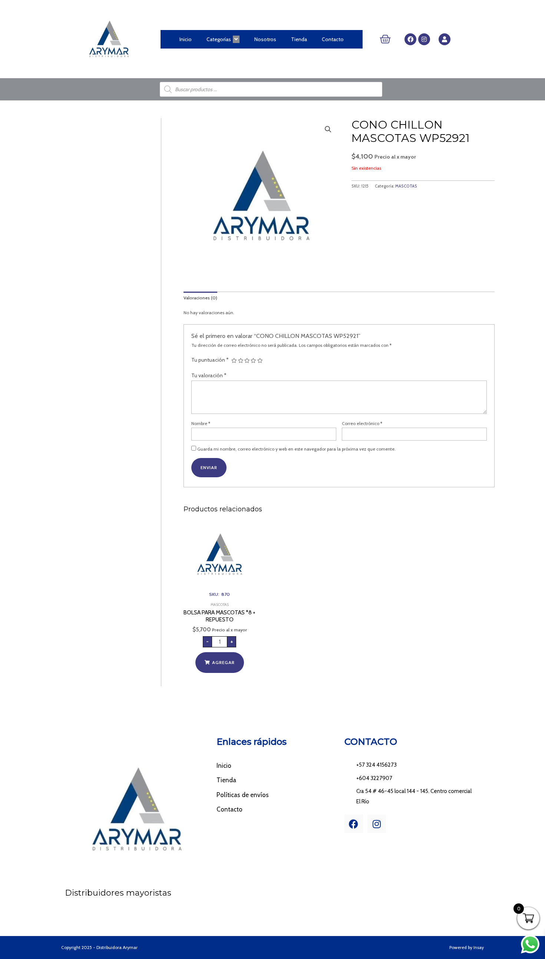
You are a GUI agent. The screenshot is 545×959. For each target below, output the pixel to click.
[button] (328, 129)
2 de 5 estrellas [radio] (240, 360)
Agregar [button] (223, 662)
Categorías (219, 39)
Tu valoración (209, 375)
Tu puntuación (210, 359)
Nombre (200, 423)
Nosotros (265, 39)
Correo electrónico (362, 423)
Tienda (299, 39)
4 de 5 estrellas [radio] (253, 360)
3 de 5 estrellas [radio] (247, 360)
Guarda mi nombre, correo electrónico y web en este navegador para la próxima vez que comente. (296, 449)
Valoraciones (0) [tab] (200, 298)
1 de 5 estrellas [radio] (234, 360)
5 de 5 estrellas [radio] (259, 360)
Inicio (185, 39)
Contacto (333, 39)
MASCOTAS (406, 186)
